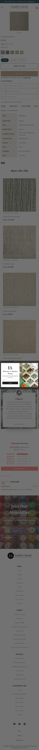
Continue (10, 382)
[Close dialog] (37, 364)
